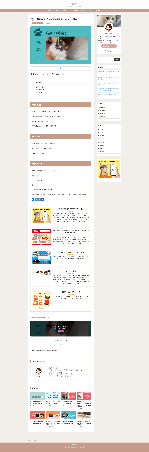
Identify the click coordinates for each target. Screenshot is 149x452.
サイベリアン (39, 23)
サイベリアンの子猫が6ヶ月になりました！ (108, 94)
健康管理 (102, 142)
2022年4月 (102, 113)
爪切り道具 (41, 89)
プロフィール (74, 447)
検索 (117, 59)
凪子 (38, 377)
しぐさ (101, 132)
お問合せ (81, 447)
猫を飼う (102, 152)
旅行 (101, 148)
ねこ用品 (102, 135)
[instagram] (111, 51)
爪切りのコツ (42, 92)
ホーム (67, 447)
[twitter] (109, 51)
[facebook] (106, 51)
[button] (60, 68)
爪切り (48, 317)
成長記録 (102, 145)
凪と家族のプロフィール (108, 46)
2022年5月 (102, 110)
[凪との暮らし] (74, 3)
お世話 (34, 23)
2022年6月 (102, 107)
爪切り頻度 (41, 87)
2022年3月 (102, 117)
